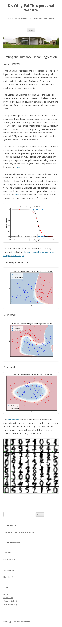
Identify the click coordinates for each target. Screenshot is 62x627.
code (17, 194)
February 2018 (9, 559)
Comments (10, 601)
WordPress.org (10, 604)
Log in (6, 594)
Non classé (8, 577)
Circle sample (17, 255)
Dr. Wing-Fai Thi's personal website (31, 7)
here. (18, 167)
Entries (8, 597)
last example (13, 419)
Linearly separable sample (36, 252)
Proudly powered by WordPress (16, 622)
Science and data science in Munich (18, 532)
